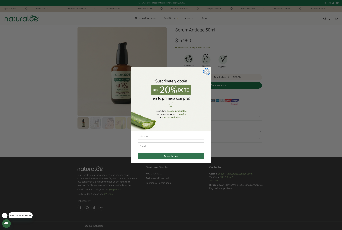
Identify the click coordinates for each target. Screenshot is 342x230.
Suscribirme (171, 156)
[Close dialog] (206, 71)
